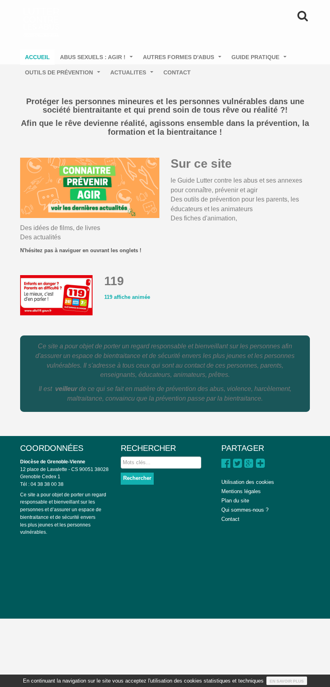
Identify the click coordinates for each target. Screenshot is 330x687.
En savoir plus (287, 681)
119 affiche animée (127, 297)
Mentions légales (241, 491)
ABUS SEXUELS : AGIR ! (98, 59)
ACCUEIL (37, 57)
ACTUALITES (133, 74)
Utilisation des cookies (247, 482)
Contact (230, 519)
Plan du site (235, 501)
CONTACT (177, 72)
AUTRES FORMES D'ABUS (184, 59)
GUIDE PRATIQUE (260, 59)
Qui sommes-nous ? (244, 510)
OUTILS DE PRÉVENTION (64, 74)
